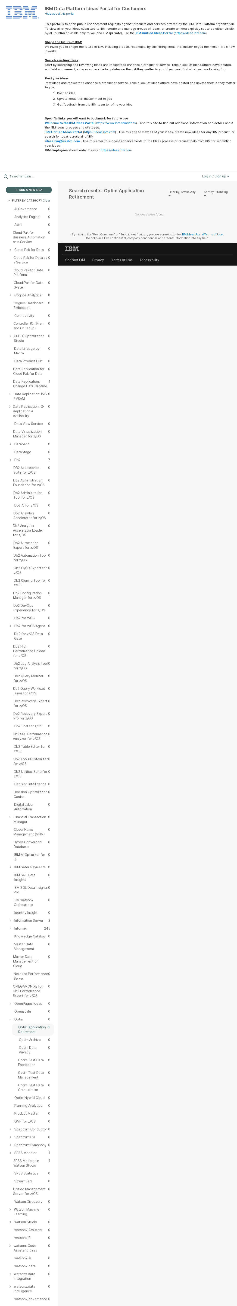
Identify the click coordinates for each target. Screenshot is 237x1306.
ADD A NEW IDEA (30, 190)
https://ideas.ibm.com (190, 33)
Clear (46, 200)
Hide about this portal (59, 13)
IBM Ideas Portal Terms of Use (202, 234)
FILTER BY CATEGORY (27, 200)
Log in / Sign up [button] (214, 176)
